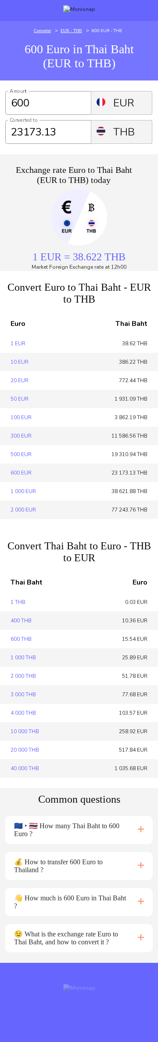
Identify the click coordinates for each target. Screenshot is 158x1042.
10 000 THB (25, 731)
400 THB (21, 620)
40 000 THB (25, 768)
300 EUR (21, 435)
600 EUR (21, 472)
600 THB (21, 639)
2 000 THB (23, 676)
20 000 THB (25, 749)
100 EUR (21, 417)
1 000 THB (23, 657)
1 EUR (18, 343)
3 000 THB (23, 694)
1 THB (18, 602)
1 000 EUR (23, 491)
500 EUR (21, 454)
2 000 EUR (23, 509)
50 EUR (20, 398)
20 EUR (20, 380)
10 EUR (20, 362)
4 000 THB (23, 713)
